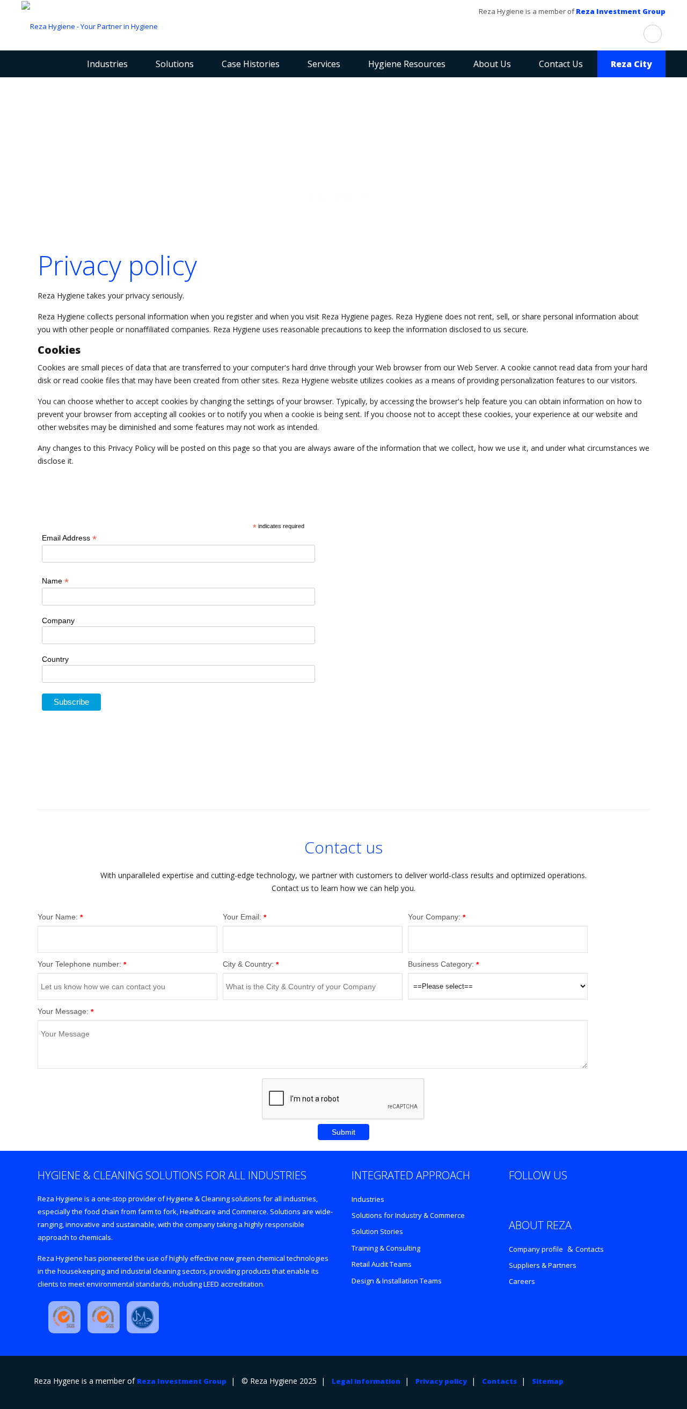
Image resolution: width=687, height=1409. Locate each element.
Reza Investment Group (621, 11)
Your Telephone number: (79, 964)
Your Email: (242, 917)
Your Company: (434, 917)
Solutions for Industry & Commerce (408, 1215)
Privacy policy (441, 1381)
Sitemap (548, 1381)
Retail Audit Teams (382, 1264)
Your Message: (63, 1011)
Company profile (536, 1249)
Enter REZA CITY (340, 197)
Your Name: (58, 917)
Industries (368, 1199)
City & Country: (248, 964)
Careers (522, 1281)
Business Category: (441, 964)
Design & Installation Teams (397, 1281)
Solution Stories (377, 1231)
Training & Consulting (386, 1248)
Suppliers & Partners (542, 1265)
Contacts (589, 1249)
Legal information (366, 1381)
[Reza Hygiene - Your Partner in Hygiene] (89, 25)
